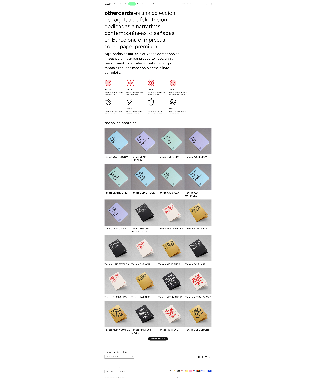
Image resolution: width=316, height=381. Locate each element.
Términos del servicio (154, 377)
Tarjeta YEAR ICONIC (116, 192)
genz (170, 89)
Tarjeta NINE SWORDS (117, 264)
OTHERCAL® (111, 377)
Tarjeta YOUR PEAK (168, 192)
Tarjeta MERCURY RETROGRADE (141, 230)
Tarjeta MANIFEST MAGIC (141, 331)
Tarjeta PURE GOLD (196, 228)
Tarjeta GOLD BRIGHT (197, 329)
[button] (203, 4)
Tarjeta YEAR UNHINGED (192, 194)
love (106, 108)
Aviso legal (176, 377)
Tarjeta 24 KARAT (141, 297)
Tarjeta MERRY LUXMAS (117, 329)
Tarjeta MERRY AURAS (170, 297)
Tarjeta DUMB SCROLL (117, 297)
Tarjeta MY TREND (168, 329)
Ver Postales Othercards (158, 338)
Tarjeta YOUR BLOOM (116, 156)
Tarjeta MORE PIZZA (169, 264)
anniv (128, 108)
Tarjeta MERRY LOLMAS (198, 297)
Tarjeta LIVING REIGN (143, 192)
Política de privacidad (143, 377)
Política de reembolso (131, 377)
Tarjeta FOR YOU (140, 264)
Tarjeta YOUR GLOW (196, 156)
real (149, 108)
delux (149, 89)
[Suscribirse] (132, 357)
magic (128, 89)
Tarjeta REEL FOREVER (170, 228)
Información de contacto (166, 377)
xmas (171, 108)
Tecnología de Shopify (119, 377)
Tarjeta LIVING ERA (168, 156)
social (107, 89)
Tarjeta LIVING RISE (115, 228)
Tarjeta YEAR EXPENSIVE (138, 158)
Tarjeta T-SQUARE (195, 264)
